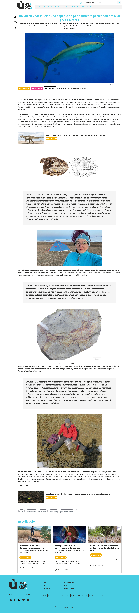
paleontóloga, (54, 511)
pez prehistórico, (31, 511)
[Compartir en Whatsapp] (15, 23)
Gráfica (68, 595)
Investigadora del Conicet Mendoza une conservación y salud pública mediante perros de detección (33, 549)
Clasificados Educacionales (96, 595)
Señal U (40, 7)
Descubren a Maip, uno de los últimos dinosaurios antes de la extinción (75, 135)
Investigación (23, 88)
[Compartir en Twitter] (15, 17)
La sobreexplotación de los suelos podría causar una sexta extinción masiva (78, 494)
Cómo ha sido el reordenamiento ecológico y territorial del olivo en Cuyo (104, 547)
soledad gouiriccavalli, (66, 511)
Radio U (46, 7)
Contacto (73, 595)
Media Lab (75, 7)
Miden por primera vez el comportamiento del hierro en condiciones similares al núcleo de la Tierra (69, 549)
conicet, (21, 511)
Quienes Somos (52, 595)
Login (107, 595)
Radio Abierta (55, 7)
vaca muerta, (43, 511)
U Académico (66, 7)
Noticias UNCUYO (85, 7)
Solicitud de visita (83, 595)
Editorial (44, 595)
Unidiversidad (50, 88)
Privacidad (61, 595)
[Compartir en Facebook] (15, 28)
